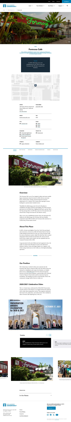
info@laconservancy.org (7, 415)
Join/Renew (66, 1)
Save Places (50, 5)
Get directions (23, 111)
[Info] (69, 42)
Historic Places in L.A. (11, 10)
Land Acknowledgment (24, 415)
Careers (21, 409)
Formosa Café (19, 10)
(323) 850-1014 (39, 106)
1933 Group (30, 206)
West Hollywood (40, 143)
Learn (30, 5)
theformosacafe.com (25, 117)
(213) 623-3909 (7, 414)
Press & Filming (22, 411)
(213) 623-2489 (8, 413)
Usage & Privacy (57, 419)
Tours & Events (40, 5)
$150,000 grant (30, 271)
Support (60, 5)
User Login (58, 1)
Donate (53, 1)
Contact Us (22, 413)
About (49, 1)
